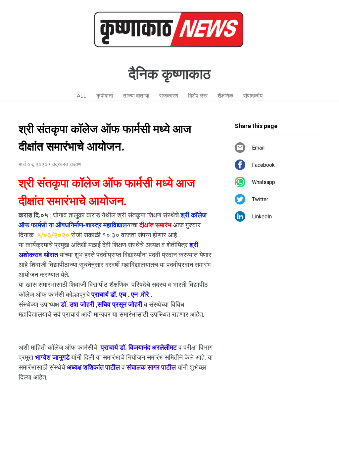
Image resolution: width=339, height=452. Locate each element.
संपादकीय (253, 95)
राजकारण (168, 95)
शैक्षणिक (225, 95)
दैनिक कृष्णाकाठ (169, 74)
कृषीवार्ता (104, 95)
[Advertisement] (280, 288)
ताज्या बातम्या (136, 95)
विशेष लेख (198, 95)
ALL (81, 95)
